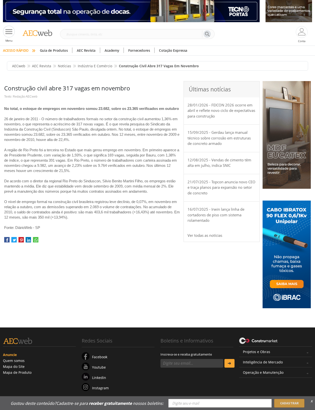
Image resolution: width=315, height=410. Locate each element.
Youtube (99, 367)
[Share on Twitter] (14, 241)
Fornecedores (139, 50)
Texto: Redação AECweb (20, 96)
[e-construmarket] (258, 340)
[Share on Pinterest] (21, 241)
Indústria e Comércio (95, 66)
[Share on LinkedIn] (28, 241)
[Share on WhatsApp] (35, 241)
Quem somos (14, 360)
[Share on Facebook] (7, 241)
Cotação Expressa (173, 50)
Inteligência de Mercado (263, 362)
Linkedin (99, 377)
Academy (112, 50)
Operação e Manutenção (263, 372)
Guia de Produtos (54, 50)
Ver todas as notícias (205, 235)
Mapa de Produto (17, 372)
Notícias (64, 66)
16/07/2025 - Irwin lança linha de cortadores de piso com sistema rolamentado (216, 215)
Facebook (99, 357)
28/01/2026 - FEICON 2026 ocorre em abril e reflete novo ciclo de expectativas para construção (221, 110)
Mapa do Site (14, 366)
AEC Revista (86, 50)
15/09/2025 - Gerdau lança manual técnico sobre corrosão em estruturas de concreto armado (219, 138)
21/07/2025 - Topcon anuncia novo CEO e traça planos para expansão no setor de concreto (221, 187)
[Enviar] (229, 363)
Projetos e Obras (256, 351)
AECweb (18, 66)
